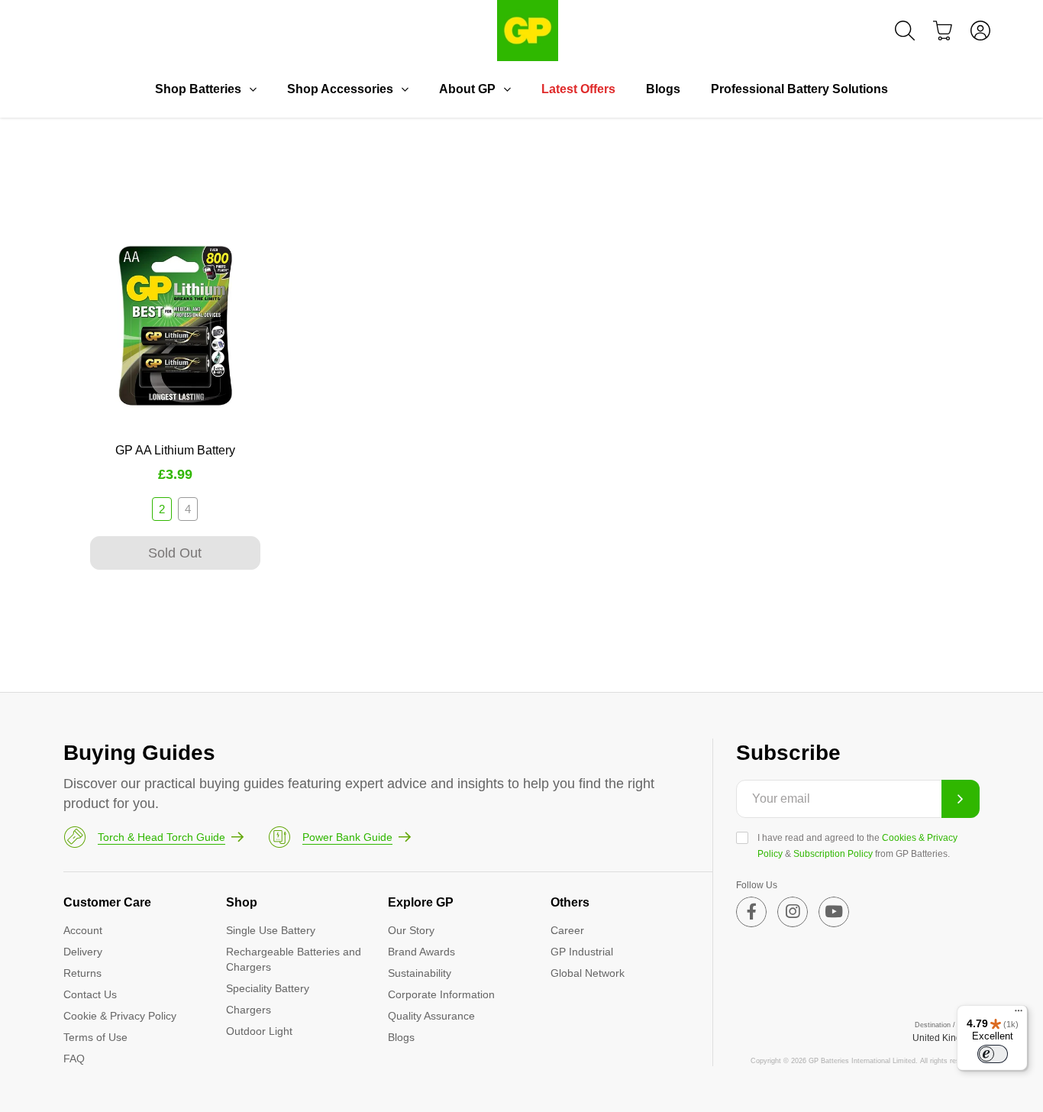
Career (567, 930)
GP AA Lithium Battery (175, 450)
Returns (82, 973)
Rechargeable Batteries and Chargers (293, 959)
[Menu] (1018, 1014)
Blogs (663, 88)
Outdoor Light (259, 1031)
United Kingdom (946, 1038)
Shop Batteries (198, 88)
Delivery (82, 952)
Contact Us (90, 994)
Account (82, 930)
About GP (467, 88)
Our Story (411, 930)
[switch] (992, 1054)
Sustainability (419, 973)
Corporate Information (441, 994)
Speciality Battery (267, 988)
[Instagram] (792, 912)
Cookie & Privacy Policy (119, 1016)
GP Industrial (582, 952)
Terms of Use (95, 1037)
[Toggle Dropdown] (253, 89)
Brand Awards (421, 952)
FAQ (74, 1058)
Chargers (248, 1010)
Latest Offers (578, 88)
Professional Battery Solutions (799, 88)
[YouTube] (834, 912)
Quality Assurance (431, 1016)
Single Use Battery (270, 930)
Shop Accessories (340, 88)
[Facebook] (751, 912)
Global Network (588, 973)
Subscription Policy (833, 854)
